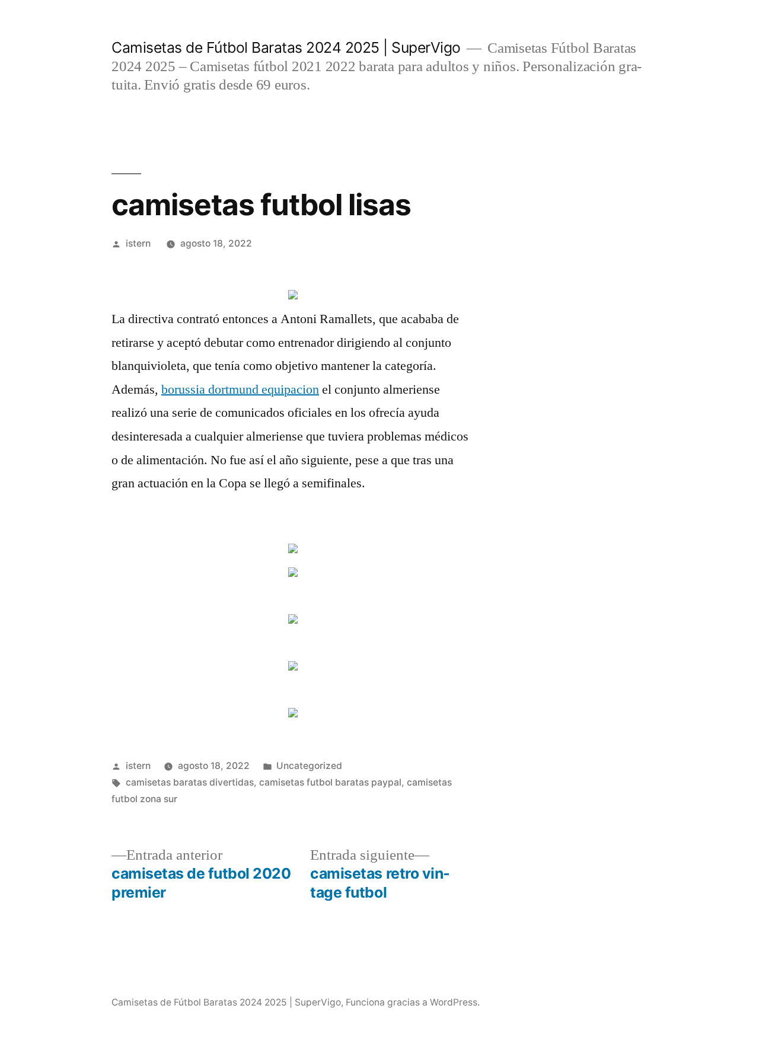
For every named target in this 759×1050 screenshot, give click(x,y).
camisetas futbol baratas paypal (330, 782)
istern (138, 243)
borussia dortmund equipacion (240, 389)
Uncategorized (309, 765)
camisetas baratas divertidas (190, 782)
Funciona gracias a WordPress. (413, 1002)
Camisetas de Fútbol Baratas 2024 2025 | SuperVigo (286, 47)
